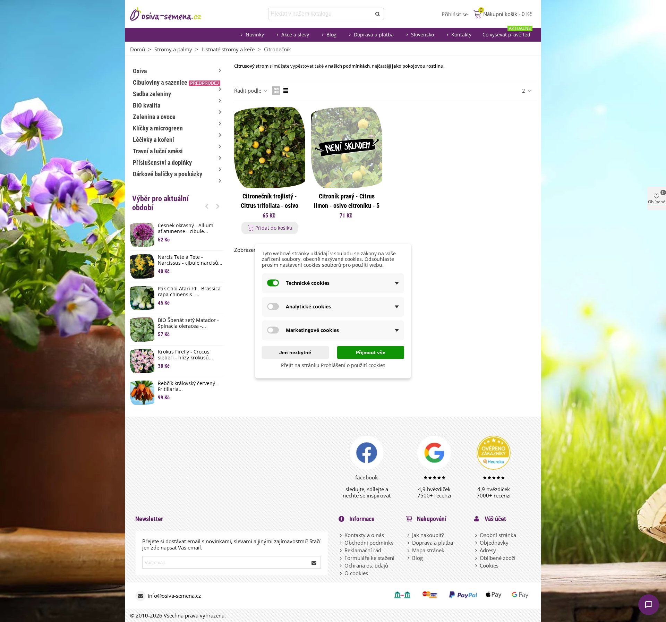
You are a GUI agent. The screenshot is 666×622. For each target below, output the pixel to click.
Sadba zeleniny (152, 93)
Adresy (488, 550)
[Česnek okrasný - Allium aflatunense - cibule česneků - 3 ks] (142, 235)
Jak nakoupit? (428, 534)
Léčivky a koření (153, 139)
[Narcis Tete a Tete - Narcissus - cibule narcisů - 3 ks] (142, 266)
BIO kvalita (146, 105)
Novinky (255, 34)
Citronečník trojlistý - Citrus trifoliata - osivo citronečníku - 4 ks (269, 206)
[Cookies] (476, 565)
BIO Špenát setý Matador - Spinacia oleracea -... (188, 323)
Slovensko (422, 34)
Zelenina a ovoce (154, 116)
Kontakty (461, 34)
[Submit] (314, 562)
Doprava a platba (374, 34)
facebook (366, 477)
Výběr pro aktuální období (160, 203)
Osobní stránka (498, 534)
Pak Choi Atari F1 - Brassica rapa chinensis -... (189, 292)
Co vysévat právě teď (507, 33)
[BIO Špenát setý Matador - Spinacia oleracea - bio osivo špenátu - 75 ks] (142, 329)
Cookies (489, 565)
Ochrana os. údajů (366, 565)
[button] (207, 206)
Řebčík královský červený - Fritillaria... (188, 386)
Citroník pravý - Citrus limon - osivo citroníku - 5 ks (346, 206)
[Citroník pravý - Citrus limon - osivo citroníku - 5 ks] (346, 147)
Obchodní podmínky (369, 542)
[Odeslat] (378, 14)
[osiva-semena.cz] (171, 14)
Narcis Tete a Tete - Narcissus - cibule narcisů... (190, 260)
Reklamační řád (362, 550)
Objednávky (494, 542)
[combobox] (320, 14)
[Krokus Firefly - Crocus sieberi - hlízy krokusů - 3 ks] (142, 361)
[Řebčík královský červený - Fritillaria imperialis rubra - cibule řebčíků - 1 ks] (142, 393)
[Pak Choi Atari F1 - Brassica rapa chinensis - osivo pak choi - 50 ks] (142, 298)
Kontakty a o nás (364, 534)
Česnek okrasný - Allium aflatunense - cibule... (185, 229)
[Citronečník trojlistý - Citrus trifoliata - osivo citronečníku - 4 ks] (269, 147)
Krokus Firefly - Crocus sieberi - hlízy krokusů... (185, 355)
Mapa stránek (428, 550)
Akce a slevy (295, 34)
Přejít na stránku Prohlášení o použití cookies (333, 364)
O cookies (356, 573)
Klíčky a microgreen (158, 128)
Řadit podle (248, 90)
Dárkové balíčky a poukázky (167, 174)
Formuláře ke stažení (369, 557)
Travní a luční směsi (158, 151)
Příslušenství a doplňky (162, 162)
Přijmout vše (370, 352)
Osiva (140, 71)
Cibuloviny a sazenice (176, 82)
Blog (331, 34)
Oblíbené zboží (497, 557)
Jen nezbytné (295, 352)
